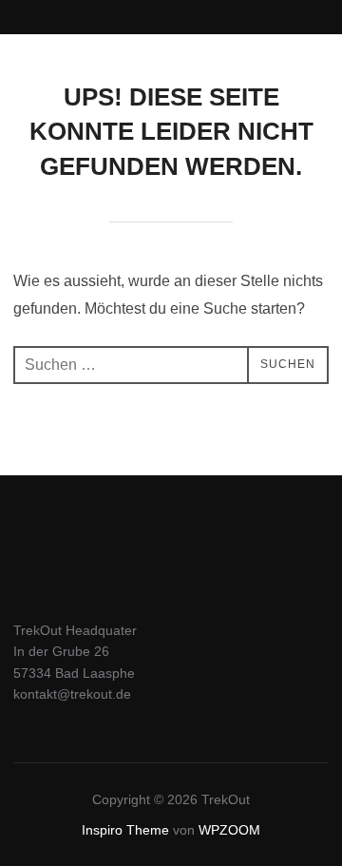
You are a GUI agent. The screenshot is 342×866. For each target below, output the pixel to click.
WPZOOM (229, 829)
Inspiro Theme (125, 829)
